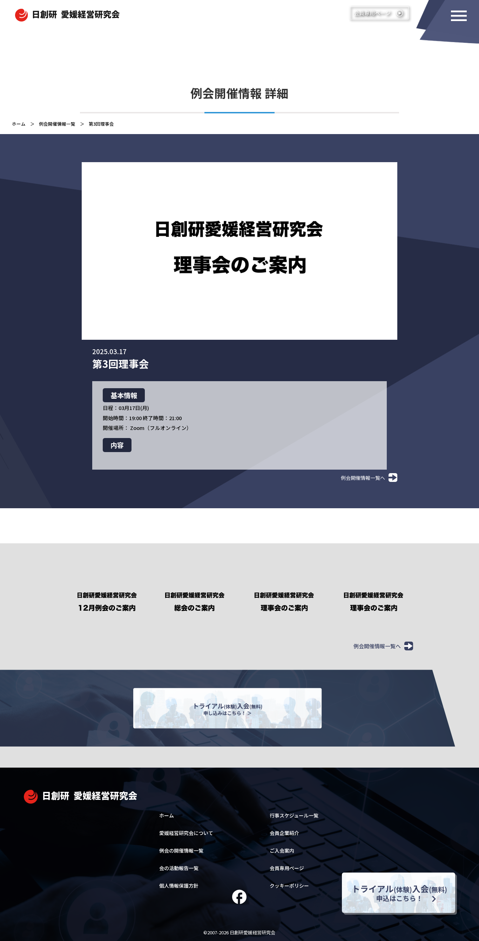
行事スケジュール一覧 (294, 815)
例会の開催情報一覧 (181, 850)
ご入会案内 (282, 850)
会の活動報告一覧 (178, 868)
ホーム (19, 123)
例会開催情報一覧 (57, 123)
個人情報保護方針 (178, 885)
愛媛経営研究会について (186, 832)
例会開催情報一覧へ (363, 477)
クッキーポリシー (289, 885)
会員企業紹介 (284, 832)
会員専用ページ (287, 868)
